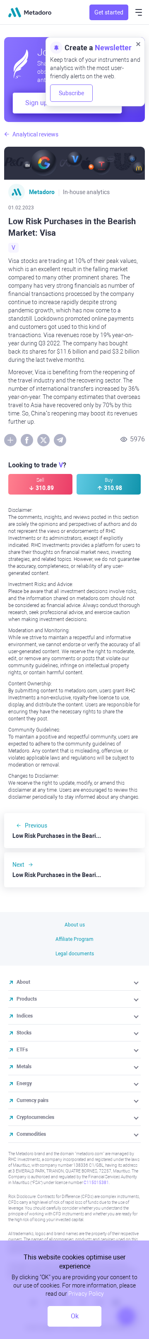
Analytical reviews (35, 134)
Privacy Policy (86, 1293)
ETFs (22, 1050)
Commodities (31, 1134)
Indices (25, 1016)
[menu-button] (138, 12)
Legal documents (74, 954)
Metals (24, 1066)
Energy (24, 1083)
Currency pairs (32, 1100)
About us (75, 925)
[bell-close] (138, 44)
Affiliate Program (74, 939)
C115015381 (96, 1182)
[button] (137, 982)
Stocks (24, 1033)
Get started (108, 12)
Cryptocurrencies (35, 1117)
